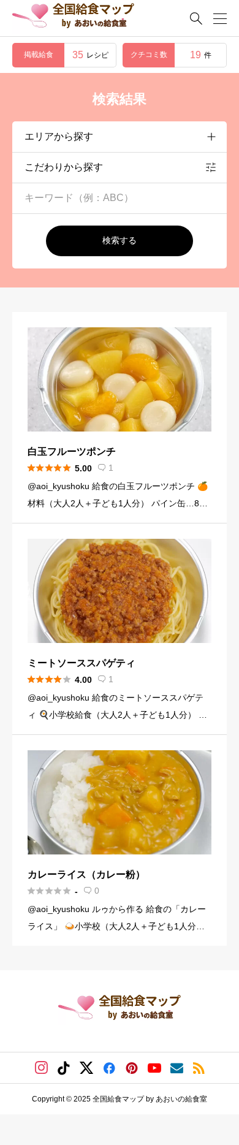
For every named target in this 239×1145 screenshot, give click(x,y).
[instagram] (41, 1068)
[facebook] (109, 1068)
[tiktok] (63, 1068)
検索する (119, 240)
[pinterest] (131, 1068)
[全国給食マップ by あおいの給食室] (73, 18)
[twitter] (86, 1068)
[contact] (176, 1068)
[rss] (198, 1068)
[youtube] (154, 1068)
